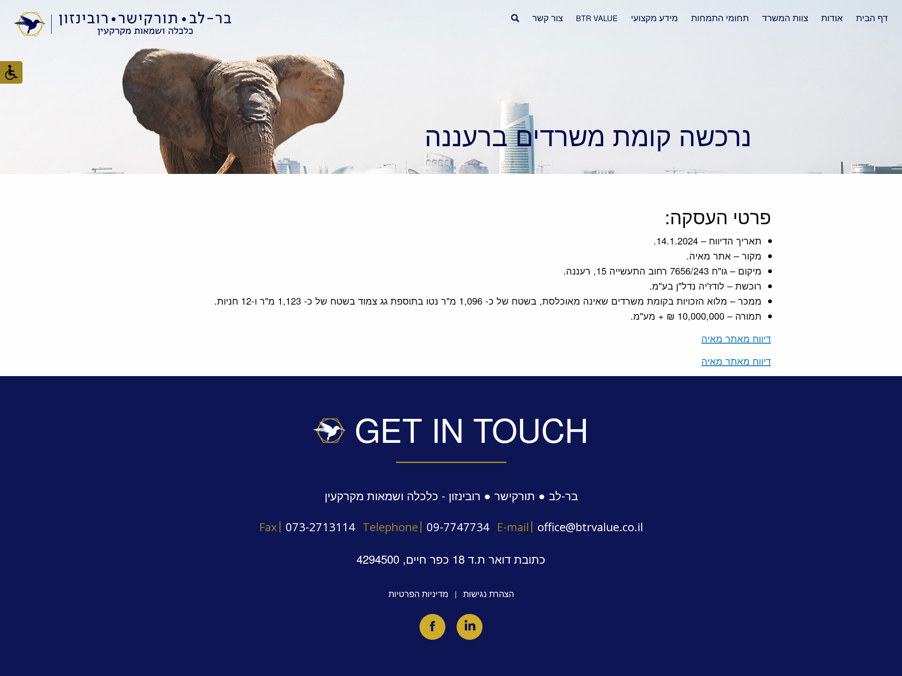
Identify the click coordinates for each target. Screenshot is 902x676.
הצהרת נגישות (488, 593)
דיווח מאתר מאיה (736, 338)
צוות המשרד (785, 17)
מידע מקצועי (654, 17)
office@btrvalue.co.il (590, 527)
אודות (832, 17)
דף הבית (872, 17)
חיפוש (515, 18)
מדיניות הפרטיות (418, 593)
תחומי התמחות (720, 17)
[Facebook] (432, 627)
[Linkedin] (469, 627)
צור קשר (547, 17)
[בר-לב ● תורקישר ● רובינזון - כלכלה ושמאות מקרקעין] (123, 23)
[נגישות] (11, 72)
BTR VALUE (597, 18)
